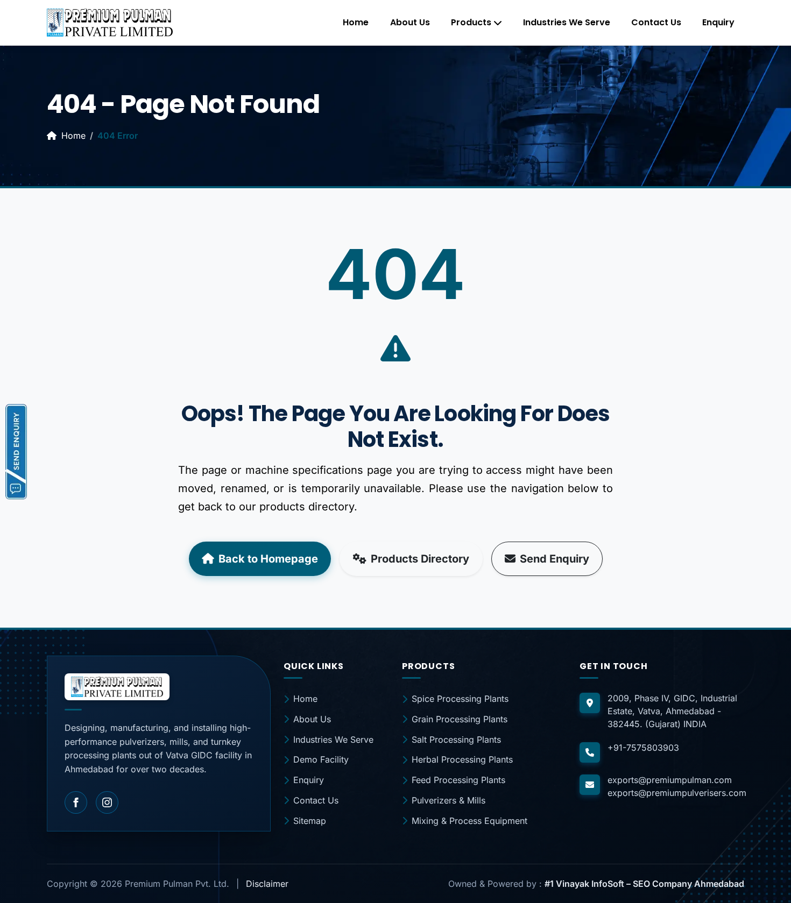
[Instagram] (107, 802)
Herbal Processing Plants (462, 759)
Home (356, 22)
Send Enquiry (554, 558)
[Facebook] (76, 802)
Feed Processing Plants (458, 779)
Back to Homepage (268, 558)
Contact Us (656, 22)
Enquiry (718, 22)
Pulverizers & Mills (448, 800)
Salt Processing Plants (456, 739)
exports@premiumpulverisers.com (677, 792)
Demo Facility (321, 759)
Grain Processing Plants (459, 719)
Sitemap (309, 820)
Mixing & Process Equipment (469, 820)
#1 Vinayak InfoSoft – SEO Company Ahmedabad (644, 883)
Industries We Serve (566, 22)
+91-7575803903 (643, 747)
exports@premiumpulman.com (670, 779)
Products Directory (420, 558)
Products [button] (471, 22)
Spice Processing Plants (460, 698)
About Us (410, 22)
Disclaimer (267, 883)
